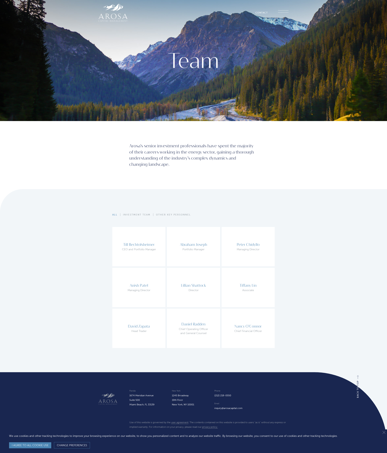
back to (357, 389)
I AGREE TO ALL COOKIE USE (30, 445)
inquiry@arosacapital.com (228, 408)
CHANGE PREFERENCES (72, 445)
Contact (261, 12)
